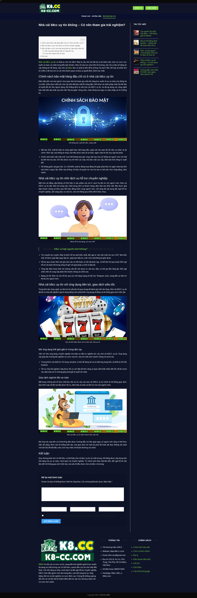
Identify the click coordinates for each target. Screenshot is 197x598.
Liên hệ (136, 563)
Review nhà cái (109, 16)
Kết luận (45, 56)
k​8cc (70, 68)
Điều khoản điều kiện (142, 559)
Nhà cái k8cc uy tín (47, 62)
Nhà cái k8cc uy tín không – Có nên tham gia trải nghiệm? (149, 62)
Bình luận (45, 485)
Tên (43, 505)
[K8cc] (50, 8)
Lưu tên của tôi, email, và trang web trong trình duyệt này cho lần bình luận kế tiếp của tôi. (80, 516)
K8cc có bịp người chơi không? (70, 249)
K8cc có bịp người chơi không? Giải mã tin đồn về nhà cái (148, 53)
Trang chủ (85, 16)
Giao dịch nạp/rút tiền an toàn (55, 53)
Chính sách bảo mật (141, 547)
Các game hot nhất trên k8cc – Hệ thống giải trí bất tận (148, 33)
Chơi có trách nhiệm (141, 551)
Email (72, 505)
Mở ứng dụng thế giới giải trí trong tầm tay (59, 51)
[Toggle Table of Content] (81, 39)
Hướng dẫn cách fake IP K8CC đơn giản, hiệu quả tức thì (149, 72)
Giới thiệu (137, 567)
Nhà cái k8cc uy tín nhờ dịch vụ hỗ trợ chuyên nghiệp (61, 45)
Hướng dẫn (96, 16)
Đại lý (135, 555)
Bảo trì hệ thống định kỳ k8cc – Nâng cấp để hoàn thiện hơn (148, 43)
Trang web (103, 505)
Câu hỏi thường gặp (141, 571)
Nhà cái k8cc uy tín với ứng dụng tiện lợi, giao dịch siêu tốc (63, 48)
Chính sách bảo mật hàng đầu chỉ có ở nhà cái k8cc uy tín (63, 43)
